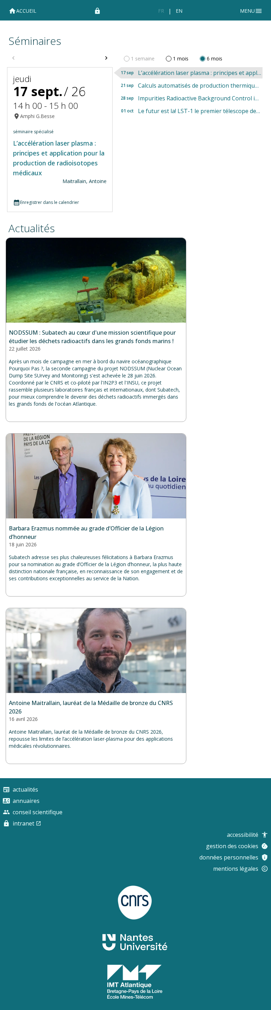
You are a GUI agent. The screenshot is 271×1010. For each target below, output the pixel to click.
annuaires (26, 801)
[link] (161, 11)
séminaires (34, 41)
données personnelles (228, 857)
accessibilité (242, 835)
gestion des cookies (232, 846)
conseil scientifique (37, 812)
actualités (31, 228)
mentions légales (235, 869)
